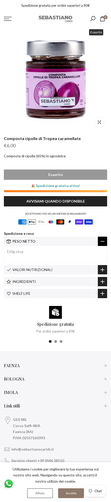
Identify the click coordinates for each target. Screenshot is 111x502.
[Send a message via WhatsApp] (9, 484)
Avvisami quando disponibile (55, 201)
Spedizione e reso (19, 233)
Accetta (71, 493)
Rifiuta (40, 493)
